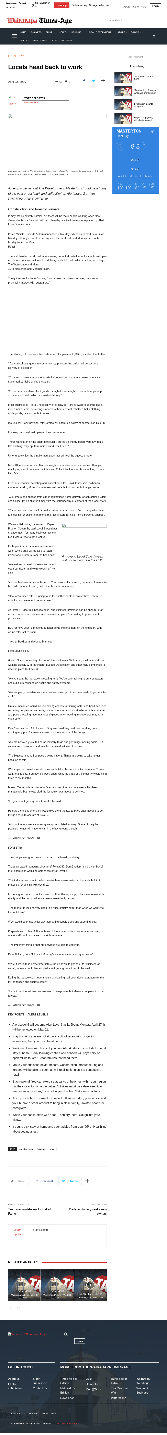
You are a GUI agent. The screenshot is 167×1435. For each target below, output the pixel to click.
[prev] (104, 5)
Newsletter (67, 1397)
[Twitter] (93, 81)
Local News (16, 56)
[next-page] (17, 1307)
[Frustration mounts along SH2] (123, 104)
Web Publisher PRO (67, 1423)
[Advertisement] (57, 318)
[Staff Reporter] (15, 101)
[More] (103, 81)
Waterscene (118, 1397)
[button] (154, 36)
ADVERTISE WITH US (134, 6)
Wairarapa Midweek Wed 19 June (24, 1296)
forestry (41, 1148)
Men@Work (93, 1389)
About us (14, 1378)
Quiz (89, 1378)
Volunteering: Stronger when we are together (145, 91)
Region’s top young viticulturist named (143, 118)
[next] (110, 5)
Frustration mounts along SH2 (90, 5)
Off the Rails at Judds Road (90, 1297)
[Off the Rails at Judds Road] (90, 1285)
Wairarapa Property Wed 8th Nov (57, 1296)
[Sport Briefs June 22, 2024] (123, 77)
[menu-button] (14, 36)
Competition (93, 1384)
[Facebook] (84, 81)
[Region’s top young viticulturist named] (123, 118)
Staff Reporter (34, 98)
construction (26, 1148)
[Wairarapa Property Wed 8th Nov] (57, 1285)
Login (155, 6)
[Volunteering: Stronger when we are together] (123, 91)
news (52, 1148)
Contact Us (40, 1388)
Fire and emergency (89, 1294)
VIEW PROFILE (31, 102)
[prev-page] (10, 1307)
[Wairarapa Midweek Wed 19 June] (24, 1285)
